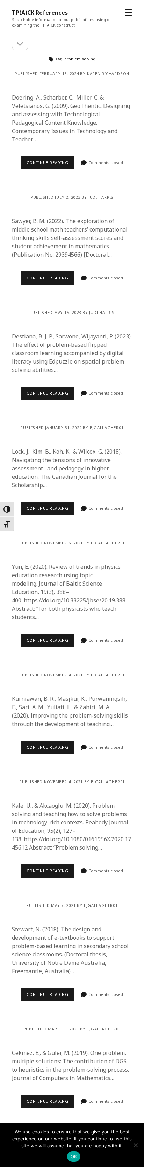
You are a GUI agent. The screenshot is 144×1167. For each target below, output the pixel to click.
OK (74, 1156)
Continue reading (47, 162)
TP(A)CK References (40, 12)
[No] (135, 1145)
